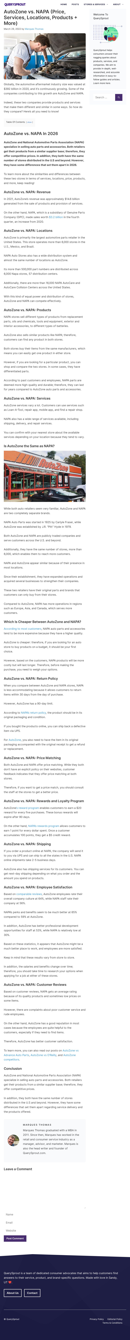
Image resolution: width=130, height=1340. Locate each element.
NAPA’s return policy (33, 712)
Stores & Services (94, 4)
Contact (32, 1293)
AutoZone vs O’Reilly (43, 1055)
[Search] (118, 97)
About (117, 4)
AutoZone (15, 739)
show (29, 122)
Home (64, 4)
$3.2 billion (56, 217)
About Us (13, 1293)
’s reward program (27, 808)
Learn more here (101, 83)
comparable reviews (29, 894)
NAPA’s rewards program (43, 826)
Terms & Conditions (112, 1323)
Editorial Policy (115, 1319)
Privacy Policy (97, 1319)
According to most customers (22, 628)
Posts (75, 4)
